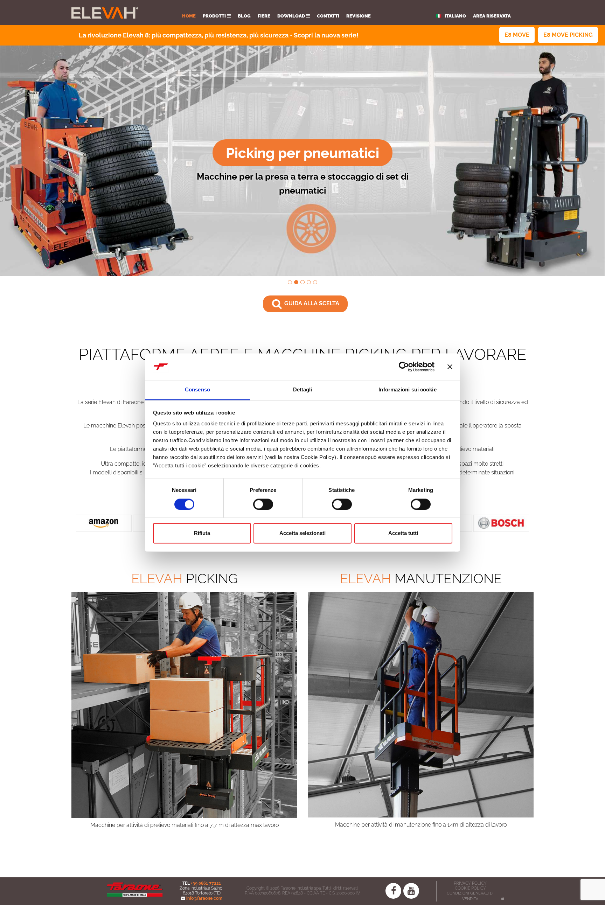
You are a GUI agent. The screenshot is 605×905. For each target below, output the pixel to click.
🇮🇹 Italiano (451, 16)
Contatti (328, 16)
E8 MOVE (517, 35)
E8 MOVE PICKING (568, 35)
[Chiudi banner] (449, 366)
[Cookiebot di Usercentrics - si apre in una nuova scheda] (403, 366)
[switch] (263, 504)
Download (291, 16)
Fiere (264, 16)
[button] (45, 161)
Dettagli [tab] (302, 390)
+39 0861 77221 (206, 883)
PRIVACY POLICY (470, 883)
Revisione (358, 16)
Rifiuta (202, 533)
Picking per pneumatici (302, 153)
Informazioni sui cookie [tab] (407, 390)
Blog (244, 16)
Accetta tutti (403, 533)
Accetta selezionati (302, 533)
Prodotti (215, 16)
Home (189, 16)
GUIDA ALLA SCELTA (311, 303)
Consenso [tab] (197, 390)
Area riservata (492, 16)
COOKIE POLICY (470, 888)
